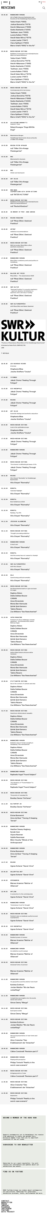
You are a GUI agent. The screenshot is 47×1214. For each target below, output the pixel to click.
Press (4, 1204)
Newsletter (6, 1202)
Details (5, 353)
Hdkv (5, 2)
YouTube (5, 1210)
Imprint (5, 1205)
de (39, 2)
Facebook (5, 1207)
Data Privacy (8, 1212)
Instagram (6, 1209)
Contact (5, 1201)
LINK (2, 347)
